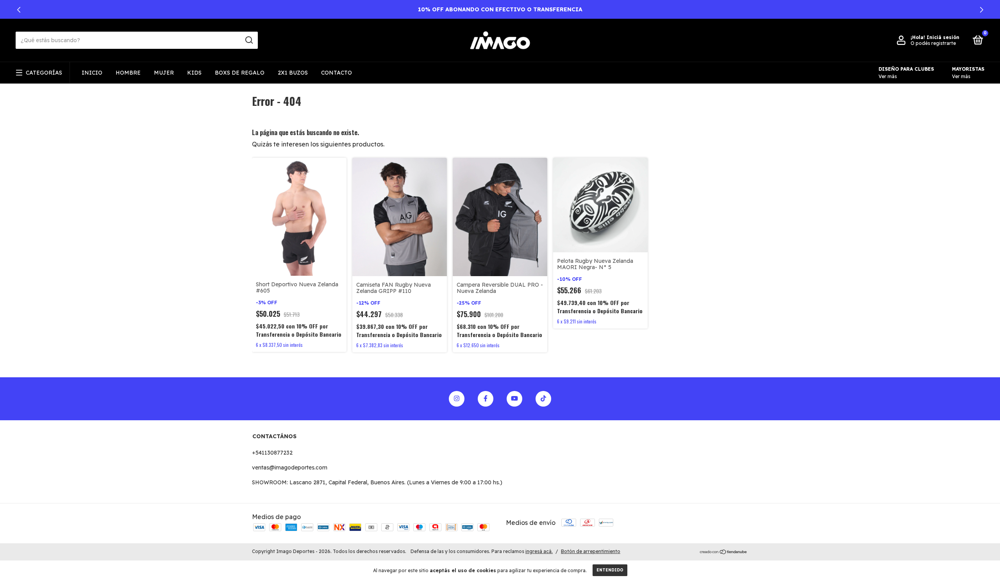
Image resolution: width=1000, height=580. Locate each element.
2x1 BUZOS (293, 72)
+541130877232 (272, 452)
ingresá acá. (539, 551)
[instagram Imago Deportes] (456, 399)
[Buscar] (248, 40)
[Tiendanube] (723, 552)
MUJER (164, 72)
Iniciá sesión (943, 37)
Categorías (44, 72)
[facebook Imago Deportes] (485, 399)
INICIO (92, 72)
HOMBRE (128, 72)
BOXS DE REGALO (239, 72)
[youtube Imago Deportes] (514, 399)
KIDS (194, 72)
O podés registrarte (933, 43)
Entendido (609, 570)
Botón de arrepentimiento (590, 551)
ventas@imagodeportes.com (289, 467)
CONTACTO (336, 72)
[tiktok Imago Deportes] (543, 399)
